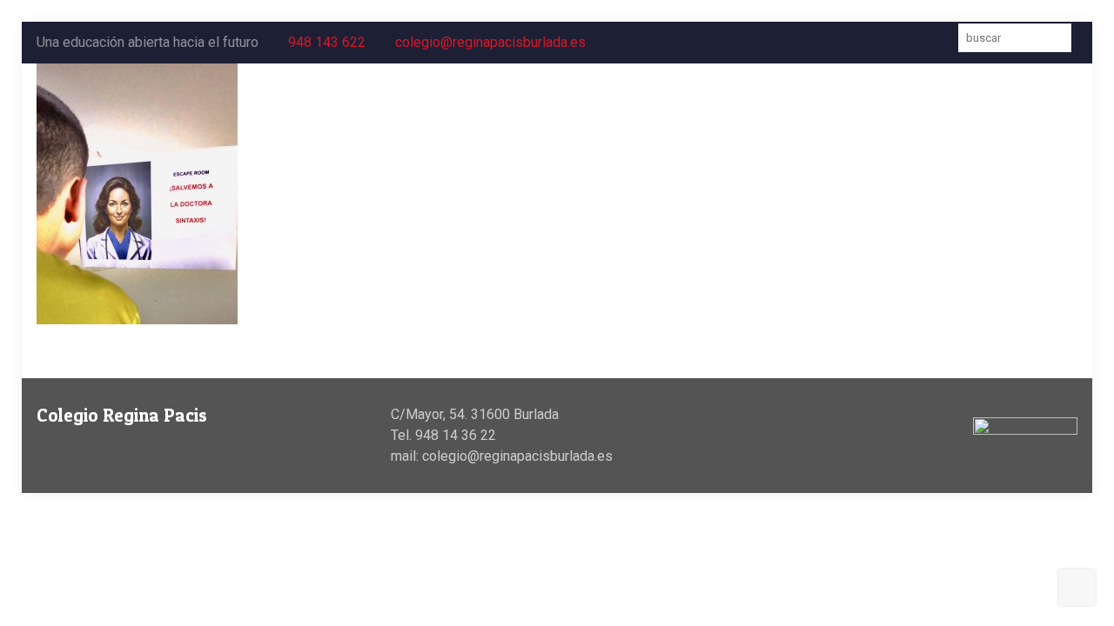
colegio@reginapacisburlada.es (490, 42)
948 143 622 (327, 42)
